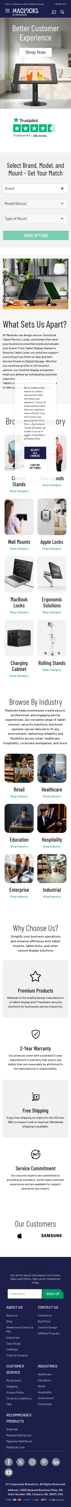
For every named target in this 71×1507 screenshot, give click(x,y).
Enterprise (45, 1404)
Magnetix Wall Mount (19, 1441)
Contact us (45, 1315)
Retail (41, 1386)
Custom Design (47, 1327)
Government (46, 1398)
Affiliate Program (49, 1333)
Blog (9, 1321)
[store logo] (25, 11)
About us (12, 1315)
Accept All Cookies (35, 452)
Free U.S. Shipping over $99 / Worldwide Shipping (24, 4)
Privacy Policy (15, 1392)
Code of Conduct (17, 1355)
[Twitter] (20, 1462)
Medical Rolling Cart (18, 1435)
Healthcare (45, 1374)
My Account (13, 1380)
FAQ (8, 1404)
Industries (12, 1337)
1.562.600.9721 (60, 4)
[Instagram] (32, 1462)
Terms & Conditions (18, 1398)
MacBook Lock (15, 1447)
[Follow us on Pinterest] (44, 1462)
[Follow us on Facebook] (9, 1462)
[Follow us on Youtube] (9, 1472)
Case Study (13, 1343)
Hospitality (45, 1392)
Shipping (12, 1386)
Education (44, 1380)
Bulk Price (44, 1321)
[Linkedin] (56, 1462)
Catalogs (12, 1349)
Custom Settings (35, 467)
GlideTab (12, 1429)
